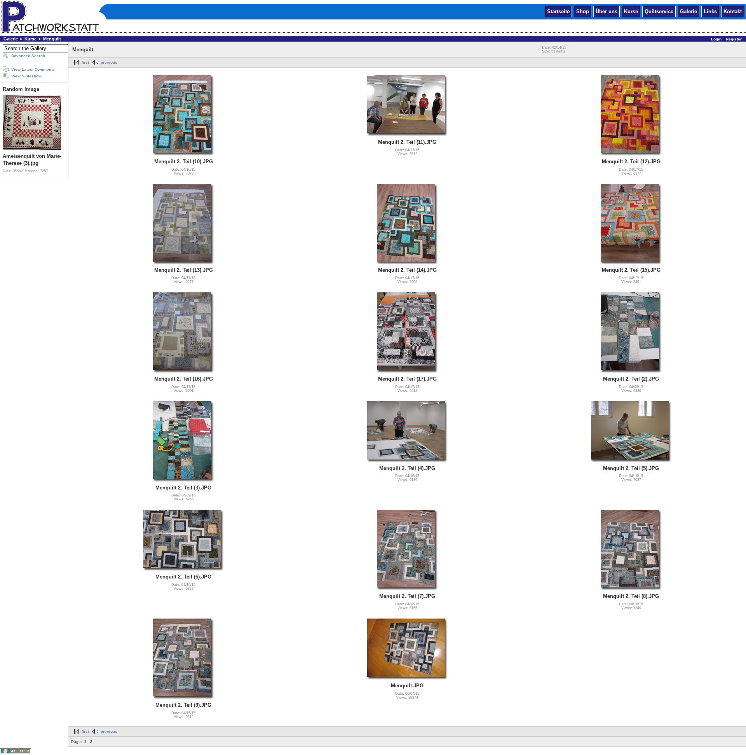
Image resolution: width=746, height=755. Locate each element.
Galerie (688, 11)
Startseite (558, 11)
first (85, 62)
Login (716, 39)
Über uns (606, 11)
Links (710, 11)
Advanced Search (28, 56)
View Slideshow (26, 76)
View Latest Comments (33, 69)
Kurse (631, 11)
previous (109, 62)
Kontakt (732, 11)
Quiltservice (659, 11)
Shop (582, 11)
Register (734, 39)
